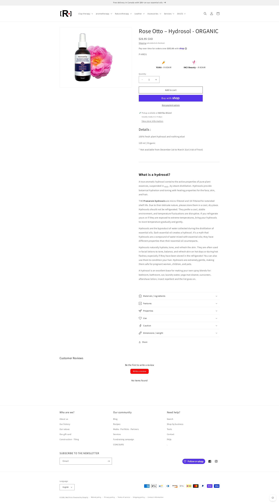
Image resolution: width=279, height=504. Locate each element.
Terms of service (124, 497)
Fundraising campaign (123, 439)
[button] (85, 14)
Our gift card (65, 434)
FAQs (169, 439)
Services (117, 434)
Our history (65, 424)
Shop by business (175, 424)
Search (170, 419)
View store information (152, 121)
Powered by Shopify (80, 497)
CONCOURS (118, 444)
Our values (65, 429)
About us (64, 419)
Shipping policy (139, 497)
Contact (170, 434)
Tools (169, 429)
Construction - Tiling (69, 439)
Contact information (155, 497)
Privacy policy (109, 497)
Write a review (139, 371)
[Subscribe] (108, 461)
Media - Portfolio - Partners (126, 429)
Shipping (142, 43)
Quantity (142, 74)
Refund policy (96, 497)
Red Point (69, 497)
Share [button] (144, 342)
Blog (115, 419)
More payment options (171, 105)
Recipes (116, 424)
